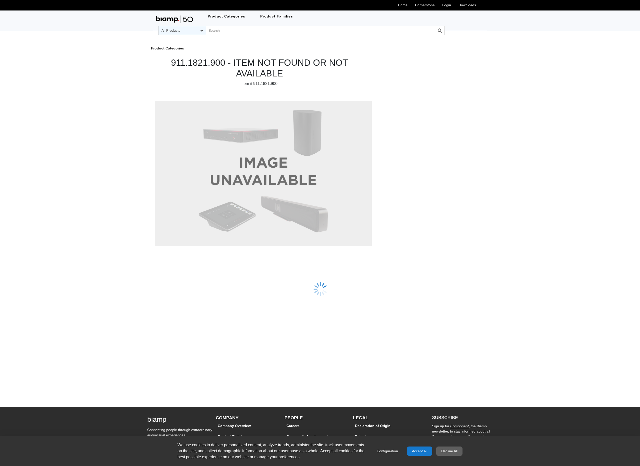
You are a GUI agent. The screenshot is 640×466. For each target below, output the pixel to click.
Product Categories (167, 48)
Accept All (419, 451)
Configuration (387, 451)
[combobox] (182, 30)
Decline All (449, 451)
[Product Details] (174, 19)
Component (459, 426)
